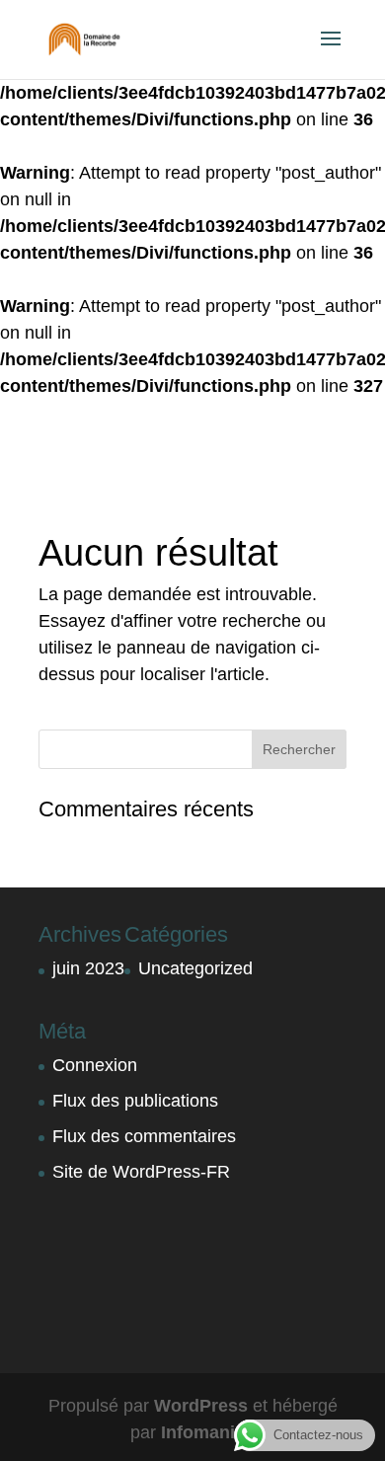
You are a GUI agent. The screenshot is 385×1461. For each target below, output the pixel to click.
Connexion (94, 1065)
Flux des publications (135, 1101)
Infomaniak (208, 1432)
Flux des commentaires (144, 1136)
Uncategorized (195, 968)
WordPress (201, 1406)
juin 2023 (88, 968)
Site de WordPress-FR (141, 1172)
